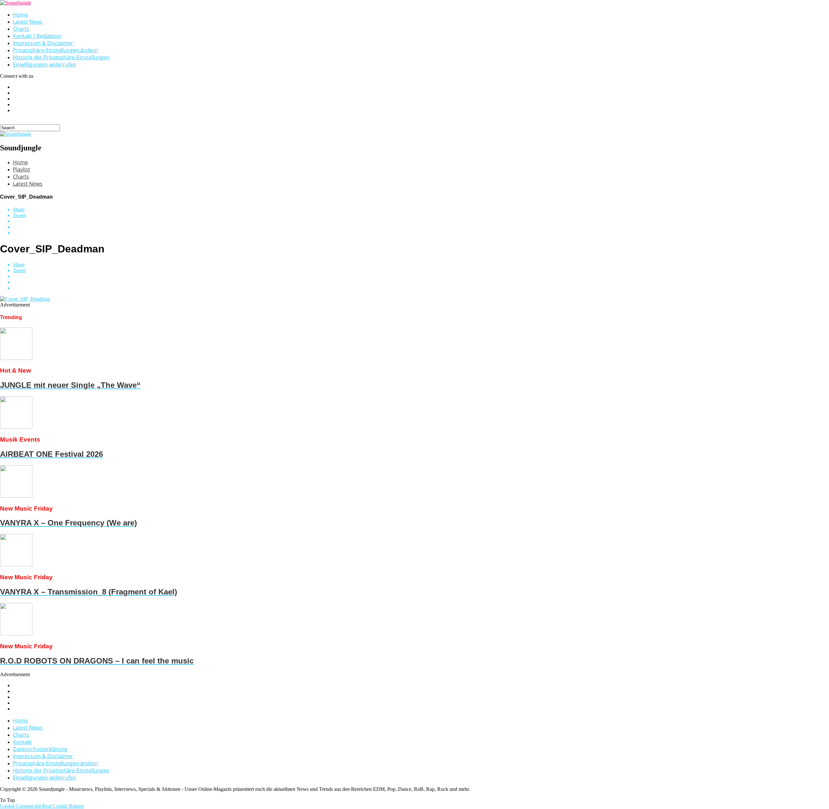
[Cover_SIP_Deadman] (25, 299)
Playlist (21, 169)
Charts (21, 28)
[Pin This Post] (421, 227)
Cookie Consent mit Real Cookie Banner (42, 806)
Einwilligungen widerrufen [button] (44, 64)
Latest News (27, 21)
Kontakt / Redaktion (37, 36)
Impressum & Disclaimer (43, 43)
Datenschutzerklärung (40, 749)
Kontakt (22, 741)
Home (20, 14)
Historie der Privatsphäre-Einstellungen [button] (61, 57)
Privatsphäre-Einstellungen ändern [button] (55, 50)
